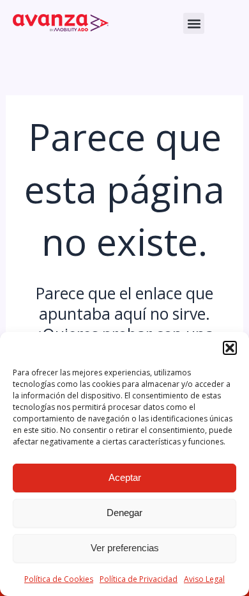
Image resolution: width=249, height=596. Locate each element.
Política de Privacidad (138, 579)
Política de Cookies (58, 579)
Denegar (124, 512)
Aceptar (125, 477)
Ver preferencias (125, 547)
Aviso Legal (204, 579)
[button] (229, 347)
